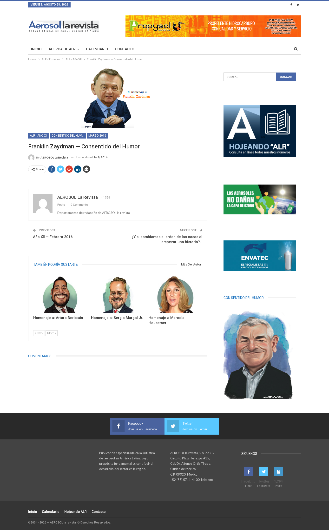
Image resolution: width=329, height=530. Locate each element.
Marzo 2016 (97, 135)
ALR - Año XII (38, 135)
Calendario (97, 49)
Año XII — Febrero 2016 (53, 237)
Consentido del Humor (69, 135)
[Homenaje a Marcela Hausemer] (175, 294)
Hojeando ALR (75, 512)
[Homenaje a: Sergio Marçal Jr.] (118, 294)
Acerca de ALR (62, 49)
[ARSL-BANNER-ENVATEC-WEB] (260, 255)
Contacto (124, 49)
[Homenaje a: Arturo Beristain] (60, 294)
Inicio (36, 49)
